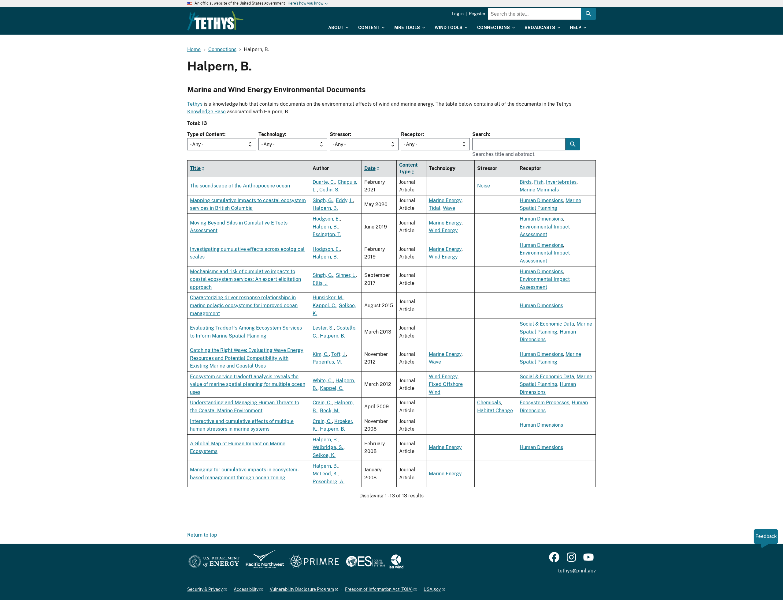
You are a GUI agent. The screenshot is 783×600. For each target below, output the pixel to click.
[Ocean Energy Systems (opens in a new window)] (366, 562)
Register (477, 14)
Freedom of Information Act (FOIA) (379, 589)
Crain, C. (322, 403)
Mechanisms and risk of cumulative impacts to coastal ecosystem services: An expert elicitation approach (245, 279)
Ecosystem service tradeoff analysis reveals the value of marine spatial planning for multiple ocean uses (247, 384)
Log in (458, 14)
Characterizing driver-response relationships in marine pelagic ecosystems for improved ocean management (244, 305)
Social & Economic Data (547, 324)
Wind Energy (443, 230)
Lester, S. (323, 328)
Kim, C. (321, 354)
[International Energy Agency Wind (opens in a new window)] (396, 562)
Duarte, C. (324, 182)
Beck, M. (330, 410)
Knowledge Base (206, 112)
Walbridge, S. (328, 447)
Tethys (194, 104)
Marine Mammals (539, 190)
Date (370, 168)
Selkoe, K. (324, 455)
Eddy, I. (344, 200)
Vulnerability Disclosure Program (302, 589)
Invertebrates (561, 182)
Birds (526, 182)
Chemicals (489, 403)
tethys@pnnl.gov (577, 571)
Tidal (434, 208)
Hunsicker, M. (328, 297)
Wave (449, 208)
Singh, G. (323, 200)
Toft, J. (338, 354)
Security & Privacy (205, 589)
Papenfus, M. (327, 362)
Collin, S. (329, 190)
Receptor (412, 134)
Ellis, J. (320, 283)
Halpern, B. (325, 208)
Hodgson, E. (326, 219)
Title (195, 168)
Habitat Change (495, 410)
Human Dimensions (541, 200)
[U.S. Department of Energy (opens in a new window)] (214, 562)
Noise (483, 186)
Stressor (340, 134)
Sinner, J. (346, 275)
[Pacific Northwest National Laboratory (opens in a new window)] (262, 562)
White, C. (323, 380)
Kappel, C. (324, 305)
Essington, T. (327, 234)
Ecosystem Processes (544, 403)
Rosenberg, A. (328, 482)
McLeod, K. (325, 474)
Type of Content (205, 134)
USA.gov (432, 589)
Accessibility (246, 589)
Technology (271, 134)
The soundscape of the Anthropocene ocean (240, 186)
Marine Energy (445, 200)
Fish (539, 182)
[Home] (215, 20)
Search (480, 134)
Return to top (202, 535)
